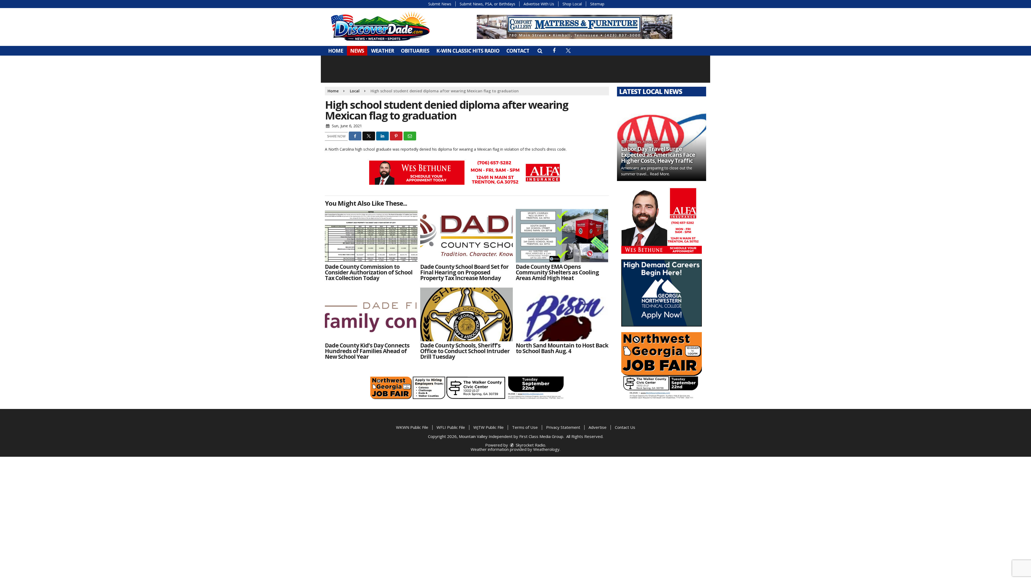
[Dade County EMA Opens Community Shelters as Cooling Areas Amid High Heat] (562, 236)
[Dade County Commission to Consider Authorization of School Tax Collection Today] (371, 236)
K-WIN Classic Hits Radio (467, 50)
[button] (539, 50)
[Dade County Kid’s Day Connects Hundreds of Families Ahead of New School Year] (371, 314)
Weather (382, 50)
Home (335, 50)
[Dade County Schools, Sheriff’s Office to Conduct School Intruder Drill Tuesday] (466, 314)
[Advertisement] (467, 173)
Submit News (439, 3)
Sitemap (597, 3)
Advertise (598, 427)
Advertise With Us (539, 3)
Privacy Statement (563, 427)
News (357, 50)
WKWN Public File (412, 427)
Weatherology (546, 449)
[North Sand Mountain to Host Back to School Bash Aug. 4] (562, 314)
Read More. (660, 173)
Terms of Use (525, 427)
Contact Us (625, 427)
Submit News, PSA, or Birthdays (487, 3)
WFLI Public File (451, 427)
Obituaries (415, 50)
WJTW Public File (488, 427)
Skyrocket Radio (530, 445)
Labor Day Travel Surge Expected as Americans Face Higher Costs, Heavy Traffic (658, 154)
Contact (517, 50)
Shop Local (572, 3)
